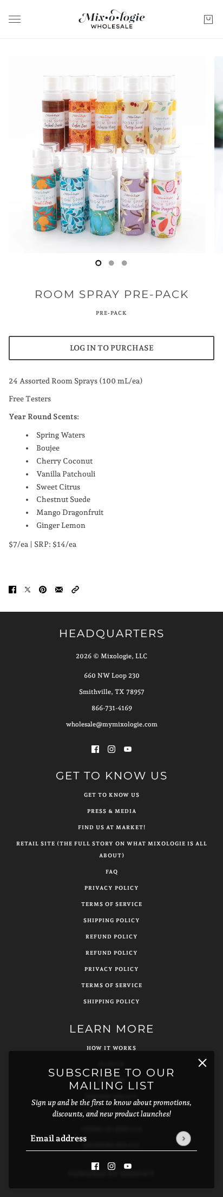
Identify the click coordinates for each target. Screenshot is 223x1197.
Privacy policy (111, 969)
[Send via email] (59, 589)
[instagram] (111, 1165)
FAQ (112, 872)
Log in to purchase (112, 347)
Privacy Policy (111, 888)
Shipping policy (111, 1001)
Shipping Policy (111, 920)
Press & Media (111, 811)
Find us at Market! (112, 827)
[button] (75, 589)
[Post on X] (28, 589)
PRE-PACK (111, 313)
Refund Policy (112, 937)
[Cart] (208, 19)
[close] (202, 1062)
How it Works (111, 1048)
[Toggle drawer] (15, 19)
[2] (124, 262)
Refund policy (112, 953)
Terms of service (111, 985)
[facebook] (95, 1165)
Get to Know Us (112, 795)
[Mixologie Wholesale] (112, 19)
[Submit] (183, 1138)
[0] (98, 262)
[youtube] (128, 1165)
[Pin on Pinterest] (43, 589)
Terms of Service (111, 904)
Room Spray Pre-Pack (112, 294)
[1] (111, 262)
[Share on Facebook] (12, 589)
